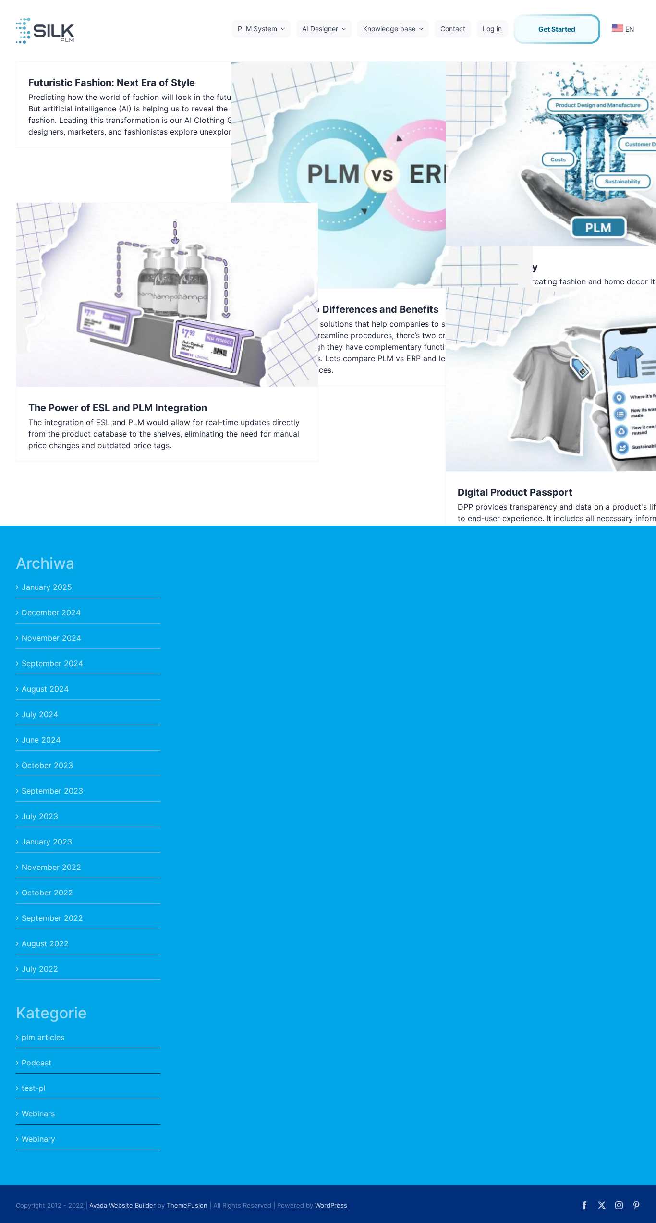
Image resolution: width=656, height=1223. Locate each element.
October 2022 (47, 892)
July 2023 (40, 816)
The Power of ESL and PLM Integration (117, 408)
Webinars (38, 1113)
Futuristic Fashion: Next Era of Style (111, 82)
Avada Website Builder (122, 1205)
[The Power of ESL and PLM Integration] (167, 295)
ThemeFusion (187, 1205)
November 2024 (51, 638)
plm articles (43, 1037)
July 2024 (40, 714)
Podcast (36, 1062)
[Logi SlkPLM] (45, 21)
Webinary (38, 1139)
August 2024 (45, 689)
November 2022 (51, 867)
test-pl (34, 1088)
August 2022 (45, 943)
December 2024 (51, 612)
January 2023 (47, 841)
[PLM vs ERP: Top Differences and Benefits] (382, 175)
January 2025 (47, 587)
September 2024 (52, 663)
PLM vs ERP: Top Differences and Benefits (340, 309)
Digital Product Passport (515, 492)
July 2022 (40, 969)
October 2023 (47, 765)
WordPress (331, 1205)
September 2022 (52, 918)
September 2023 (52, 790)
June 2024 (41, 740)
